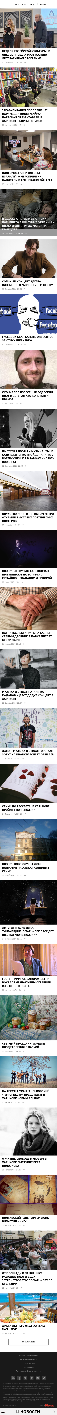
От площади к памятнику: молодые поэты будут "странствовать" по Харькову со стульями (27, 1278)
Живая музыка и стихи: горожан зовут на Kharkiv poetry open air (28, 752)
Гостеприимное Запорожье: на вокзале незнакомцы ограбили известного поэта (26, 982)
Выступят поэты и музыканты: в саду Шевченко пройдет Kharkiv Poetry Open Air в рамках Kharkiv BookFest (28, 456)
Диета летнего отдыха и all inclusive (23, 1327)
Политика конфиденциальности (28, 1371)
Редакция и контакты (28, 1359)
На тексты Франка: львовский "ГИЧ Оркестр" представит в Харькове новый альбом (25, 1094)
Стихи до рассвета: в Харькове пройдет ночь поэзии (26, 808)
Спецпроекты (29, 1367)
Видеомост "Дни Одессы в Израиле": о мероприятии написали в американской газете (28, 176)
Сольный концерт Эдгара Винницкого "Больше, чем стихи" (28, 283)
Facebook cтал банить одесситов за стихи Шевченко (27, 338)
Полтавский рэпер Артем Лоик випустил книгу (25, 1219)
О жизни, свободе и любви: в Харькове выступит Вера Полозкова (24, 1162)
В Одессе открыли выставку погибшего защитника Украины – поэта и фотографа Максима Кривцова (28, 224)
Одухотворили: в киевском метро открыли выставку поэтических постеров (28, 517)
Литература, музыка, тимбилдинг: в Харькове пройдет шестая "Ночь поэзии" (28, 931)
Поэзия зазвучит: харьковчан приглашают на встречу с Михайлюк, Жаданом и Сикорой (27, 574)
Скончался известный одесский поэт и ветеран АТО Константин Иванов (27, 395)
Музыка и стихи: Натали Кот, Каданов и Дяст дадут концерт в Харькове (27, 695)
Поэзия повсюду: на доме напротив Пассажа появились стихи (26, 867)
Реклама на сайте (28, 1363)
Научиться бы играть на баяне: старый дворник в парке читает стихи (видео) (27, 636)
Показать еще (28, 1342)
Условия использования (28, 1356)
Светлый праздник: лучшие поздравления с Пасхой (23, 1045)
